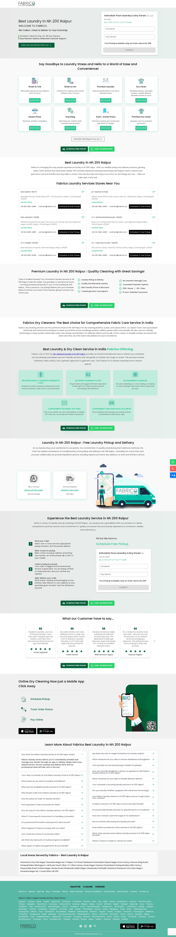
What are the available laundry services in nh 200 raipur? (46, 787)
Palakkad (71, 911)
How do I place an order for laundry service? (40, 798)
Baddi (44, 914)
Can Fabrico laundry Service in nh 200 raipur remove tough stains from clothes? (121, 797)
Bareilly (141, 906)
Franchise (56, 891)
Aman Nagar (89, 865)
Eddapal (124, 904)
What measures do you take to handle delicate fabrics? (117, 778)
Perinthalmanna (98, 916)
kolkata (34, 911)
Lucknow (132, 901)
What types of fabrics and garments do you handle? (44, 845)
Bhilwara (93, 911)
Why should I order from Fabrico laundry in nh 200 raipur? (46, 793)
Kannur (65, 906)
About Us (23, 891)
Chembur (142, 916)
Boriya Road (57, 868)
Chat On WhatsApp (103, 149)
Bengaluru (114, 909)
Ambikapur (42, 909)
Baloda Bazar (82, 911)
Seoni (109, 916)
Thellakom (23, 906)
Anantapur (23, 909)
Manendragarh (54, 906)
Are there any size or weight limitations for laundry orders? (118, 753)
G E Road (78, 862)
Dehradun (114, 914)
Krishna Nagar (44, 868)
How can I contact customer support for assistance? (116, 815)
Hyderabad (49, 911)
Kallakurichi (56, 916)
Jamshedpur (119, 906)
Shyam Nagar (111, 862)
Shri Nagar (41, 862)
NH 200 (55, 871)
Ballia (105, 901)
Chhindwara (88, 909)
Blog (48, 891)
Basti (94, 901)
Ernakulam (74, 906)
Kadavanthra (65, 904)
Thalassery (23, 914)
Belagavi (116, 919)
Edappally (31, 904)
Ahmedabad (61, 911)
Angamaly (133, 904)
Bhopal (84, 919)
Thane (122, 914)
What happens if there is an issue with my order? (43, 828)
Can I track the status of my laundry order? (40, 834)
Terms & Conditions (93, 891)
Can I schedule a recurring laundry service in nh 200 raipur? (118, 784)
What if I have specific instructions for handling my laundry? (47, 816)
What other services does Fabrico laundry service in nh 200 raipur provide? (121, 834)
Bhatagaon (40, 865)
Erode (122, 909)
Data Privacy (122, 891)
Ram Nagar (137, 868)
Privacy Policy (109, 891)
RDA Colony (135, 865)
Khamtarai (25, 862)
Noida (39, 901)
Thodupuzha (34, 914)
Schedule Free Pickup (76, 149)
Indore (105, 909)
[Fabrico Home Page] (27, 3)
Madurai (86, 916)
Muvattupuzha (25, 919)
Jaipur (91, 919)
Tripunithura (42, 904)
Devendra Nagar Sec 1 (56, 862)
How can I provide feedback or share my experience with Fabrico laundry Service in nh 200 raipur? (121, 772)
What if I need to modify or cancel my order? (112, 841)
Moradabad (23, 916)
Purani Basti (98, 862)
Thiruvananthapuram (67, 914)
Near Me (40, 891)
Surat (45, 919)
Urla (33, 862)
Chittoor (32, 909)
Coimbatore (132, 906)
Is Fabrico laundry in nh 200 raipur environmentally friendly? (118, 804)
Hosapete (53, 909)
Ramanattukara (93, 906)
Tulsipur (46, 901)
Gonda (99, 904)
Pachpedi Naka (27, 865)
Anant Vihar (61, 865)
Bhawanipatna (84, 914)
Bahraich (107, 904)
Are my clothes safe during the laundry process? (113, 821)
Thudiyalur (37, 919)
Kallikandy (150, 911)
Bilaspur (84, 904)
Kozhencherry (40, 906)
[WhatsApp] (173, 462)
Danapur (67, 919)
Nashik (110, 911)
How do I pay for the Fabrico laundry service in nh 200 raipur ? (48, 810)
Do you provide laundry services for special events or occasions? (121, 809)
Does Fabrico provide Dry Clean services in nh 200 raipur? (117, 827)
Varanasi (75, 904)
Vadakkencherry (43, 916)
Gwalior (78, 909)
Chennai (86, 901)
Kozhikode (77, 901)
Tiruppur (102, 911)
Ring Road (143, 862)
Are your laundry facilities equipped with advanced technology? (120, 790)
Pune (41, 911)
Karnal (123, 916)
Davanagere (138, 911)
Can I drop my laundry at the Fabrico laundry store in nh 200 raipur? (51, 775)
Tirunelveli (132, 916)
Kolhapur (107, 919)
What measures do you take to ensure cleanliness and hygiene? (121, 759)
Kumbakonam (56, 919)
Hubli (71, 909)
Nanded (76, 919)
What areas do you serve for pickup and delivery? (43, 781)
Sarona (134, 862)
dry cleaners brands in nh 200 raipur (69, 354)
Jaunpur (31, 901)
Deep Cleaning (76, 891)
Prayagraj (77, 916)
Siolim (129, 909)
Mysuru (98, 909)
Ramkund (88, 862)
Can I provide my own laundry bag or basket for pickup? (117, 765)
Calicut (95, 914)
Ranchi (130, 914)
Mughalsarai (122, 901)
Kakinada (52, 914)
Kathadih (102, 868)
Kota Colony (124, 862)
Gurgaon (22, 901)
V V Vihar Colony (75, 865)
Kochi (83, 906)
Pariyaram (103, 914)
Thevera (149, 904)
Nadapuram (107, 906)
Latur (142, 904)
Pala (31, 906)
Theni (32, 916)
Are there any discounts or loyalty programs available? (45, 840)
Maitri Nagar (80, 868)
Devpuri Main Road (28, 868)
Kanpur (112, 901)
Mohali (116, 916)
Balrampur (55, 901)
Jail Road (50, 865)
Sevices (31, 891)
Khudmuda (69, 868)
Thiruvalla (63, 909)
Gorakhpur (53, 904)
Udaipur (98, 919)
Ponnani (151, 916)
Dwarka (125, 919)
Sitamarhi (127, 911)
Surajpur (118, 911)
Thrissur (22, 904)
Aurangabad (24, 911)
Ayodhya (138, 914)
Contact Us (144, 891)
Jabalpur (149, 906)
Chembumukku (144, 901)
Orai (99, 901)
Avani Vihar (46, 871)
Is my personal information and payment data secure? (45, 822)
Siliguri (146, 914)
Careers (133, 891)
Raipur (70, 862)
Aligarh (116, 904)
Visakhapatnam (140, 909)
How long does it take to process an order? (40, 804)
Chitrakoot (66, 901)
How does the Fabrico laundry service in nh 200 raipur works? (48, 754)
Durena (99, 865)
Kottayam (67, 916)
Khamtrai (112, 868)
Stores (65, 891)
